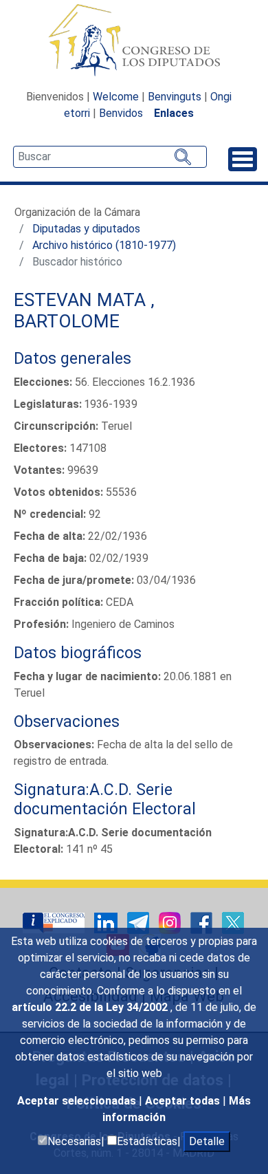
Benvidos (121, 113)
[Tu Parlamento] (55, 921)
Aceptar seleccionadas (78, 1100)
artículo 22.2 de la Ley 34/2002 (91, 1007)
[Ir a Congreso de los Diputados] (134, 40)
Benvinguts (174, 96)
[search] (110, 157)
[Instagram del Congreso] (171, 921)
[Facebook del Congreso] (203, 921)
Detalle (207, 1141)
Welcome (116, 96)
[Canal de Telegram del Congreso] (139, 921)
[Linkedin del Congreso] (107, 921)
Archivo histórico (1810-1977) (104, 245)
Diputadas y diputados (86, 228)
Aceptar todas (184, 1100)
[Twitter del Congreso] (233, 921)
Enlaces (174, 113)
